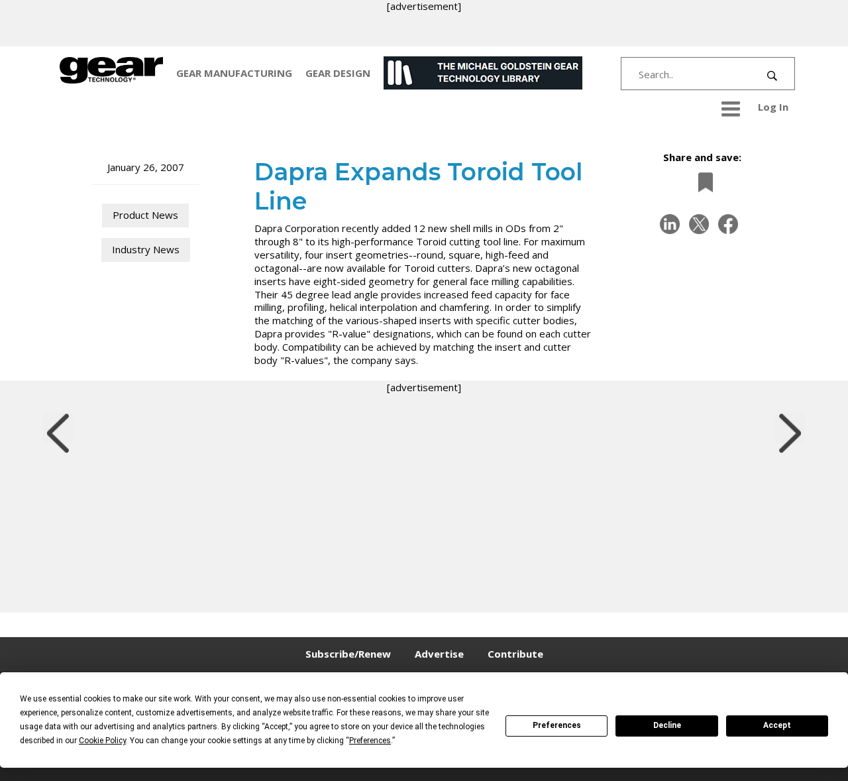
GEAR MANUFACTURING (234, 73)
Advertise (439, 653)
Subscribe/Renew (348, 653)
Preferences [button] (370, 740)
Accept (777, 725)
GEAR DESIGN (337, 73)
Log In (773, 106)
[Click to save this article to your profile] (702, 182)
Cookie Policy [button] (102, 740)
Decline (667, 725)
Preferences (557, 725)
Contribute (515, 653)
